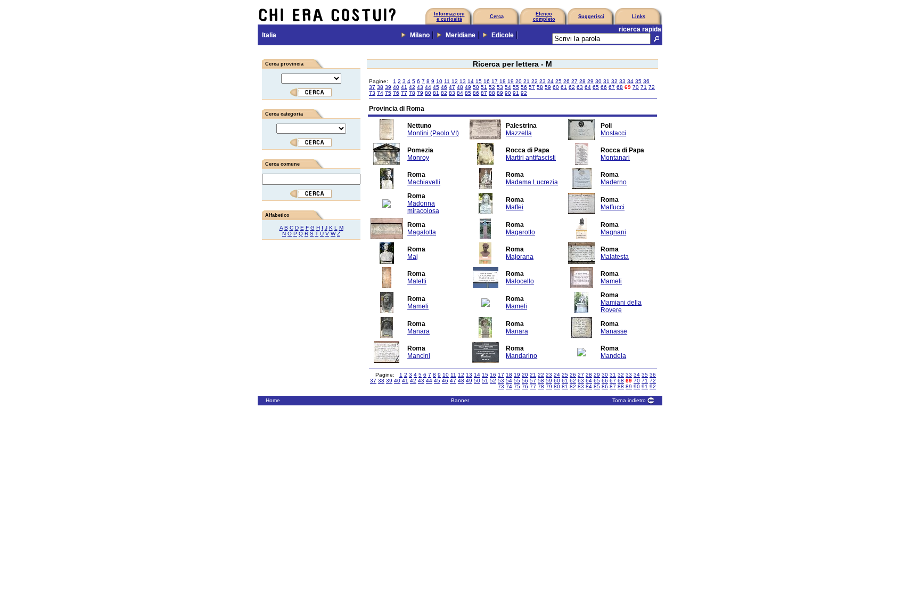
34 (630, 81)
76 (396, 93)
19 (510, 81)
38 (380, 87)
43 (420, 87)
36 (646, 81)
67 (612, 87)
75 (388, 93)
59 (548, 87)
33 (622, 81)
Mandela (613, 356)
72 (651, 87)
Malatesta (615, 256)
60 (556, 87)
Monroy (418, 157)
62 (572, 87)
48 (460, 87)
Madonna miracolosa (423, 207)
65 (596, 87)
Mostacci (613, 133)
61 (564, 87)
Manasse (614, 331)
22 (534, 81)
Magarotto (520, 232)
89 (500, 93)
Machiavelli (423, 182)
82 (444, 93)
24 (550, 81)
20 (518, 81)
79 (420, 93)
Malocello (520, 281)
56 (524, 87)
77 (404, 93)
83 (452, 93)
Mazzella (519, 133)
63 (580, 87)
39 (388, 87)
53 (500, 87)
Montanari (615, 157)
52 (492, 87)
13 (462, 81)
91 (516, 93)
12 (454, 81)
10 (439, 81)
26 (566, 81)
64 (588, 87)
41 (404, 87)
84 (460, 93)
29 (590, 81)
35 (638, 81)
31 (606, 81)
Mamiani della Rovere (621, 306)
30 (598, 81)
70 (635, 87)
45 (436, 87)
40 (396, 87)
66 (604, 87)
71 (643, 87)
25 (558, 81)
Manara (418, 331)
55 (516, 87)
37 (372, 87)
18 (502, 81)
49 (468, 87)
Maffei (514, 207)
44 (428, 87)
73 (372, 93)
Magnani (613, 232)
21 (526, 81)
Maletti (416, 281)
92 (524, 93)
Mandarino (521, 356)
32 (614, 81)
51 (484, 87)
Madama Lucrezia (532, 182)
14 (470, 81)
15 (478, 81)
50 (476, 87)
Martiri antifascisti (531, 157)
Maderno (614, 182)
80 (428, 93)
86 (476, 93)
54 (508, 87)
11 (447, 81)
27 (574, 81)
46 (444, 87)
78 (412, 93)
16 (486, 81)
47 (452, 87)
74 (380, 93)
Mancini (418, 356)
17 (494, 81)
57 (532, 87)
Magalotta (421, 232)
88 (492, 93)
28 (582, 81)
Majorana (519, 256)
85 (468, 93)
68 (620, 87)
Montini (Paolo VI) (433, 133)
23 (542, 81)
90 (508, 93)
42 (412, 87)
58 (540, 87)
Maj (412, 256)
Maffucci (613, 207)
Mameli (611, 281)
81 (436, 93)
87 (484, 93)
